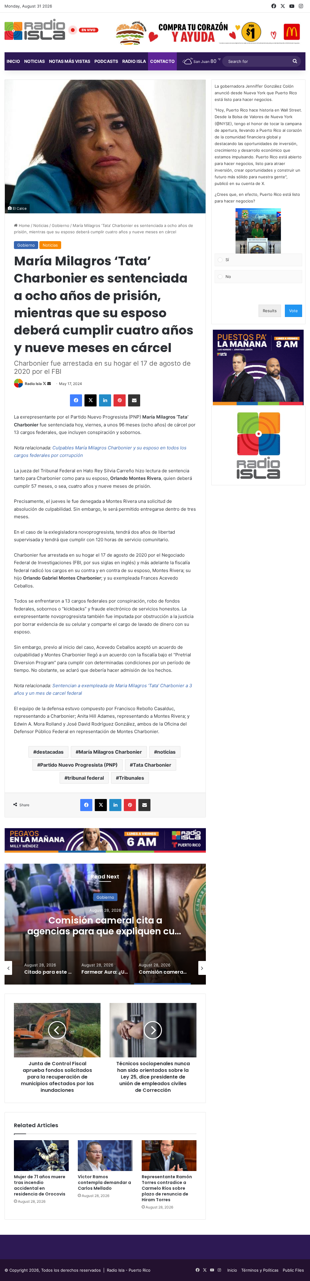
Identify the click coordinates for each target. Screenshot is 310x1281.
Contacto (162, 61)
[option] (105, 924)
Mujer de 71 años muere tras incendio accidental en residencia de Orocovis (39, 1185)
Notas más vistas (69, 61)
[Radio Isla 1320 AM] (35, 29)
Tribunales (131, 778)
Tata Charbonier (152, 765)
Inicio (13, 61)
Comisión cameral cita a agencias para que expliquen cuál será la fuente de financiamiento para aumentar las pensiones (105, 936)
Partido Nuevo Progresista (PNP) (79, 765)
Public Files (293, 1270)
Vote (293, 310)
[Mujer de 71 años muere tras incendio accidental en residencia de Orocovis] (41, 1155)
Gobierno (60, 225)
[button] (258, 231)
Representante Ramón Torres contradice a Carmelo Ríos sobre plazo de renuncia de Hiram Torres (167, 1188)
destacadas (50, 752)
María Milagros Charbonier (110, 752)
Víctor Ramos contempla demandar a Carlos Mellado (104, 1182)
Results (270, 310)
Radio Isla (33, 383)
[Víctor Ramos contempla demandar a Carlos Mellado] (105, 1155)
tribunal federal (86, 778)
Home (24, 225)
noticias (166, 752)
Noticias (34, 61)
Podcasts (106, 61)
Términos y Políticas (260, 1270)
